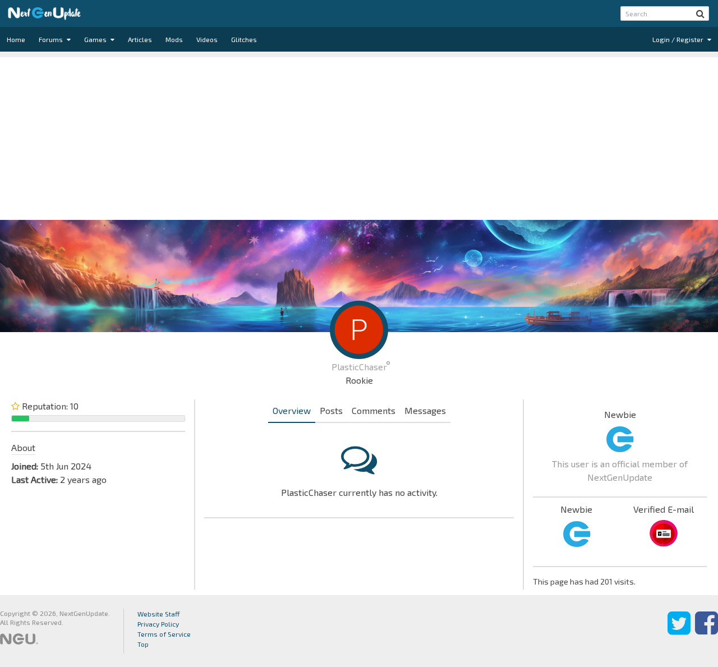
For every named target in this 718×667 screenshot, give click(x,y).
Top (143, 644)
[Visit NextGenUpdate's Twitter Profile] (679, 631)
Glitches (244, 39)
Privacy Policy (158, 624)
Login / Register (678, 39)
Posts (331, 410)
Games (96, 39)
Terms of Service (164, 634)
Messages (425, 410)
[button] (700, 13)
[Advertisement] (359, 135)
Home (16, 39)
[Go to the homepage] (44, 13)
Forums (52, 39)
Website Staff (158, 614)
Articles (140, 39)
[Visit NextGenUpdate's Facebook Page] (706, 631)
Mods (174, 39)
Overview (292, 410)
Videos (207, 39)
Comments (373, 410)
